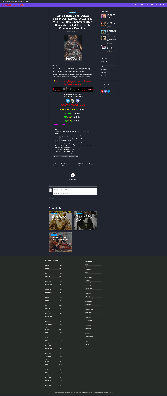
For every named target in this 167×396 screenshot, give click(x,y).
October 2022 (48, 385)
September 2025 (48, 292)
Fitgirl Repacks (72, 12)
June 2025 (47, 300)
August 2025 (47, 294)
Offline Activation (88, 320)
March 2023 (47, 372)
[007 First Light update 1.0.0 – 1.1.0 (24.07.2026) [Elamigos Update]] (103, 38)
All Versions (87, 266)
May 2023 (47, 367)
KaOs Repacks (88, 304)
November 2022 (48, 383)
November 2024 (48, 319)
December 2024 (48, 316)
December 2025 (48, 284)
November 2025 (48, 286)
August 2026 (47, 262)
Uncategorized (88, 344)
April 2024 (47, 337)
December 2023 (48, 348)
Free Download (56, 156)
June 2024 (47, 332)
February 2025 (48, 311)
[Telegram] (108, 91)
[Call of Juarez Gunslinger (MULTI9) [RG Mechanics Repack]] (103, 23)
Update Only (150, 4)
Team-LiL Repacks (89, 336)
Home (123, 4)
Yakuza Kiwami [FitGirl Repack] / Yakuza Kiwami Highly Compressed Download (84, 219)
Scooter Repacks (88, 331)
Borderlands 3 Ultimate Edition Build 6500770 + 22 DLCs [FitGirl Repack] (59, 218)
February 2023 (48, 375)
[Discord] (105, 91)
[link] (73, 89)
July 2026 (47, 265)
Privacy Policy (17, 1)
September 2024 (48, 324)
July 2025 (47, 297)
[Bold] (55, 194)
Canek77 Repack (88, 277)
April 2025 (47, 305)
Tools (86, 339)
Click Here (81, 109)
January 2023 (48, 377)
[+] (72, 193)
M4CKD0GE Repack (89, 309)
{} (70, 193)
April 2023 (47, 369)
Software (143, 4)
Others (86, 323)
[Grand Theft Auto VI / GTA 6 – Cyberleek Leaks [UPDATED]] (103, 15)
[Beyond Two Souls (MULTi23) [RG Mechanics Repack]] (103, 47)
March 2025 (47, 308)
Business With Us (26, 1)
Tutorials (87, 341)
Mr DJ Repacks (88, 317)
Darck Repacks (88, 282)
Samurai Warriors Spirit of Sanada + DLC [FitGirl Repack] (60, 238)
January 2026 (48, 281)
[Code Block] (67, 194)
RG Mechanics (88, 325)
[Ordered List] (62, 194)
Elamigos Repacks (89, 288)
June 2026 (47, 268)
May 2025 (47, 302)
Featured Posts (88, 290)
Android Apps (88, 269)
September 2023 (48, 356)
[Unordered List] (64, 194)
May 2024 (47, 335)
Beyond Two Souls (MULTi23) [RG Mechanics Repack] (110, 47)
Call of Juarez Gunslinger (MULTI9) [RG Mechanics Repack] (111, 24)
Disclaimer (8, 1)
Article (86, 272)
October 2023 (48, 353)
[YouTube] (102, 91)
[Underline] (58, 194)
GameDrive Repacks (89, 298)
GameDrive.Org (61, 392)
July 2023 (47, 361)
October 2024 (48, 321)
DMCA (21, 1)
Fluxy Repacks (88, 296)
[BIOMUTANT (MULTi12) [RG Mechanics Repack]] (103, 31)
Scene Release (130, 4)
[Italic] (56, 194)
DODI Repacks (88, 285)
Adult (156, 4)
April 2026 (47, 273)
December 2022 (48, 380)
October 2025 (48, 289)
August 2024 (47, 327)
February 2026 (48, 278)
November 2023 (48, 351)
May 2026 (47, 270)
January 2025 (48, 313)
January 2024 (48, 345)
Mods (86, 314)
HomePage (4, 1)
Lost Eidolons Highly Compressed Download (69, 156)
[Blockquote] (65, 194)
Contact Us (12, 1)
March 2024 (47, 340)
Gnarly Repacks (88, 301)
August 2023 (47, 359)
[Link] (69, 194)
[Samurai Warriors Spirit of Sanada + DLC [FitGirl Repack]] (60, 242)
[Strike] (60, 194)
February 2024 (48, 343)
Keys (86, 306)
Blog (86, 274)
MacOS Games (88, 312)
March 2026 (47, 276)
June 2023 (47, 364)
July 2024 (47, 329)
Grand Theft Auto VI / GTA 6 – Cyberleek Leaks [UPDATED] (111, 16)
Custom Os (87, 280)
